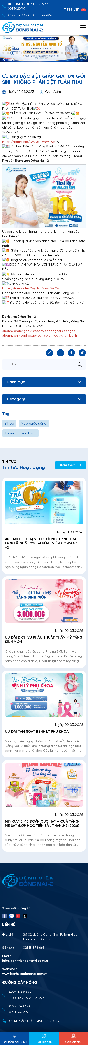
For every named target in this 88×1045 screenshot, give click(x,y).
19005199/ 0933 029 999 (26, 998)
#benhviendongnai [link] (47, 331)
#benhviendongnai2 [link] (17, 331)
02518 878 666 (33, 948)
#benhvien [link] (10, 336)
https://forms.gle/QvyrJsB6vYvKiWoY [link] (29, 142)
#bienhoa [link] (51, 336)
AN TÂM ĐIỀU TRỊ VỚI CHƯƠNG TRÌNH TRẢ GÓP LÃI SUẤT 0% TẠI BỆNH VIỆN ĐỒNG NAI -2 (42, 543)
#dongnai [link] (69, 331)
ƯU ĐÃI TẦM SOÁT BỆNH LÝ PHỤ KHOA (37, 732)
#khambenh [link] (68, 336)
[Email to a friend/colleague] (60, 352)
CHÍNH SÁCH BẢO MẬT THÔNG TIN (34, 1021)
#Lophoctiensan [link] (31, 336)
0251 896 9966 (42, 15)
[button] (3, 53)
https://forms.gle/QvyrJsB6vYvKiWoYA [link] (30, 288)
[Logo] (44, 881)
